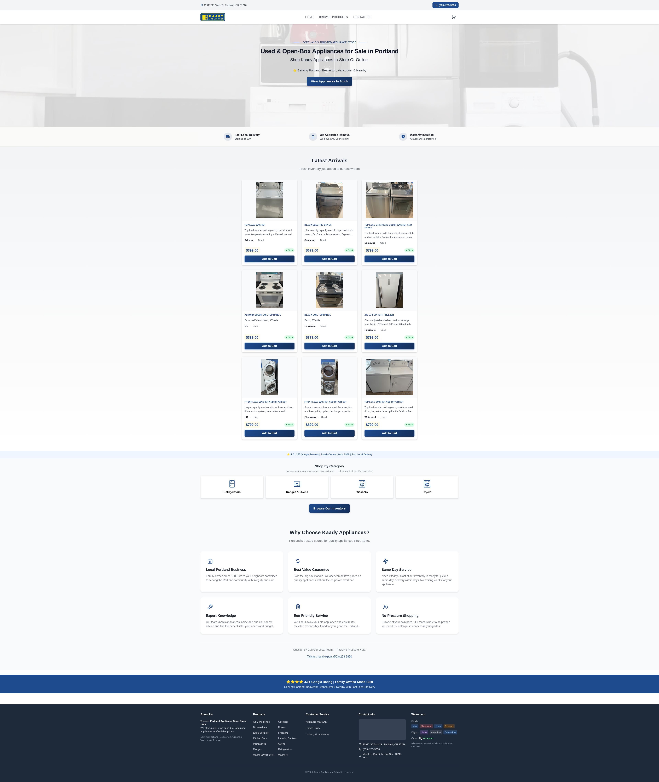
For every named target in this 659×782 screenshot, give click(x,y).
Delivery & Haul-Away (317, 734)
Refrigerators (285, 749)
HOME (309, 17)
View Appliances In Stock (329, 81)
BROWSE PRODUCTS (333, 17)
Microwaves (259, 743)
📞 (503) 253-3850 (445, 5)
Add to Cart (269, 258)
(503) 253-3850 (371, 749)
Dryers (281, 727)
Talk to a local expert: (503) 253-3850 (329, 656)
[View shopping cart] (454, 17)
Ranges (257, 749)
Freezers (283, 732)
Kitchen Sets (260, 738)
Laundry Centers (287, 738)
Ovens (281, 743)
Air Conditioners (261, 721)
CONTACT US (362, 17)
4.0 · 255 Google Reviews (305, 454)
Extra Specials (261, 732)
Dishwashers (260, 727)
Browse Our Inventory (329, 508)
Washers (283, 754)
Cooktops (283, 721)
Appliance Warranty (316, 721)
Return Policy (313, 728)
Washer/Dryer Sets (263, 754)
